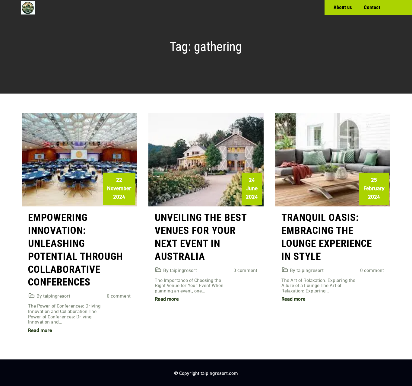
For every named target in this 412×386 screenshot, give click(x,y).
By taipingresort (53, 295)
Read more (40, 329)
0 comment (119, 295)
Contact (372, 7)
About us (343, 7)
